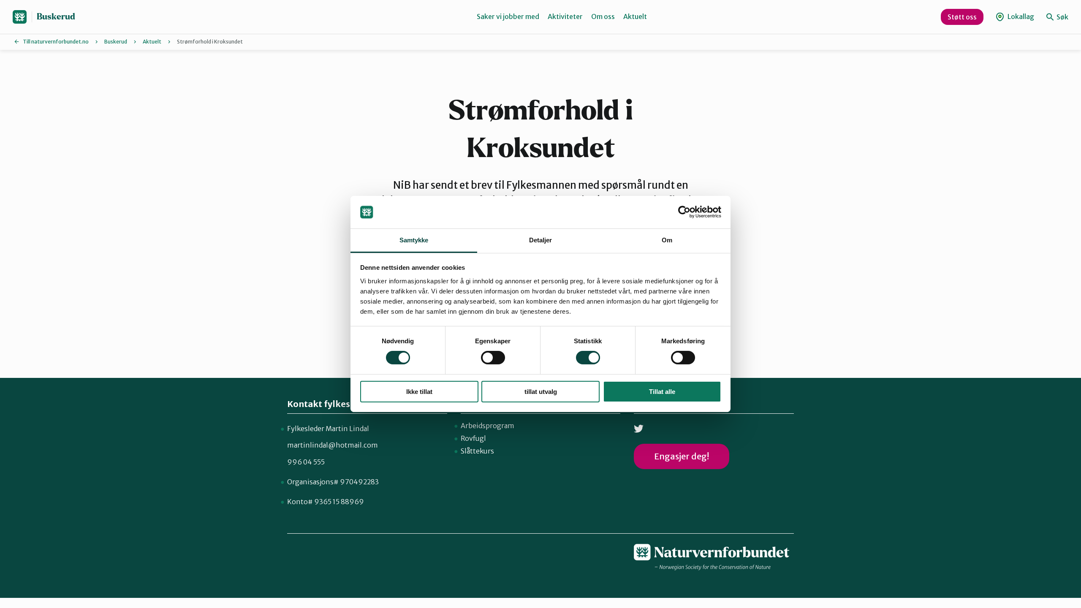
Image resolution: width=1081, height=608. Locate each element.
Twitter (639, 429)
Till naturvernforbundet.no (56, 41)
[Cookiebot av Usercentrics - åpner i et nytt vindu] (684, 212)
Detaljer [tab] (540, 240)
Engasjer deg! (681, 456)
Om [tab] (667, 240)
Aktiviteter (565, 16)
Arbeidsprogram (487, 425)
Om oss (603, 16)
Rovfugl (473, 438)
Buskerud (56, 16)
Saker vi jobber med (508, 16)
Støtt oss (962, 17)
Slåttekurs (477, 451)
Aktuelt (635, 16)
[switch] (493, 357)
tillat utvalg (540, 391)
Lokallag (1020, 16)
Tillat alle (662, 391)
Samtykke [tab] (414, 240)
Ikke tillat (419, 391)
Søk (1061, 17)
